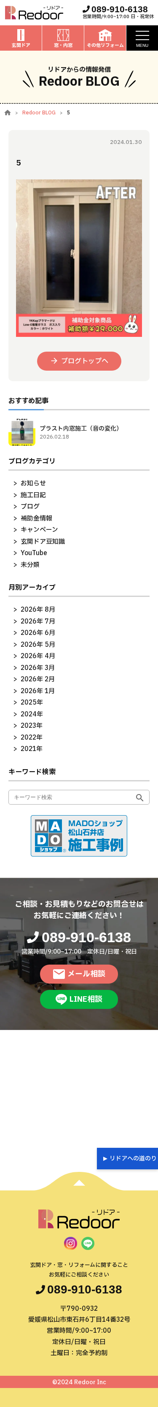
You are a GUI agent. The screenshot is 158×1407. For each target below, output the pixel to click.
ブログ (30, 507)
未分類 (30, 565)
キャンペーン (39, 530)
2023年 (32, 726)
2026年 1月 (38, 691)
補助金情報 (36, 518)
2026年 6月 (38, 633)
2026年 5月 (38, 645)
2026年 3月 (38, 668)
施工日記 (33, 495)
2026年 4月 (38, 656)
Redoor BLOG (39, 113)
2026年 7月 (38, 621)
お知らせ (33, 483)
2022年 (32, 738)
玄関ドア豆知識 (43, 542)
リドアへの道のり (133, 1158)
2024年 (32, 714)
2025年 (32, 703)
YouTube (34, 553)
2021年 (32, 749)
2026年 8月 (38, 610)
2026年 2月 (38, 679)
